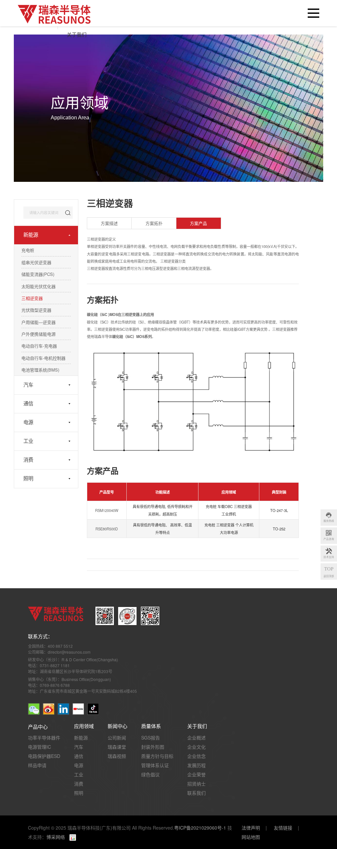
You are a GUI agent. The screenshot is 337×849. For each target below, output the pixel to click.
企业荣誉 (196, 774)
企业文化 (196, 746)
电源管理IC (39, 746)
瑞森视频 (117, 756)
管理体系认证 (155, 765)
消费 (28, 460)
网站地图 (251, 837)
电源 (28, 422)
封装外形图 (152, 746)
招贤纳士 (196, 783)
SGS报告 (150, 737)
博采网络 (55, 837)
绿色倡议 (150, 774)
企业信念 (196, 756)
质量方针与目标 (157, 756)
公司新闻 (117, 737)
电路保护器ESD (44, 756)
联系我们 (196, 792)
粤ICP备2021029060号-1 (200, 827)
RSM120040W (106, 510)
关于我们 (77, 34)
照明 (28, 478)
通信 (28, 403)
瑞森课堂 (117, 746)
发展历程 (196, 765)
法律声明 (251, 827)
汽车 (28, 385)
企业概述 (196, 737)
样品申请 (37, 765)
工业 (28, 441)
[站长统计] (70, 837)
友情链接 (283, 827)
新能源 (30, 235)
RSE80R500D (106, 529)
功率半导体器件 (44, 737)
